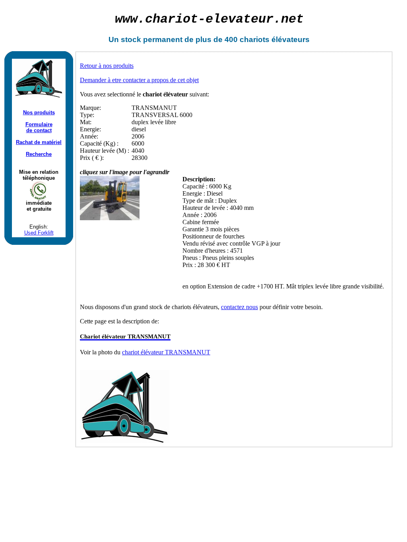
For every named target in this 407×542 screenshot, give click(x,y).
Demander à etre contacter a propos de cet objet (139, 80)
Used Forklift (39, 233)
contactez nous (239, 307)
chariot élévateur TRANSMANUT (166, 352)
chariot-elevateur (209, 19)
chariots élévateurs (275, 39)
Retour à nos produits (107, 65)
